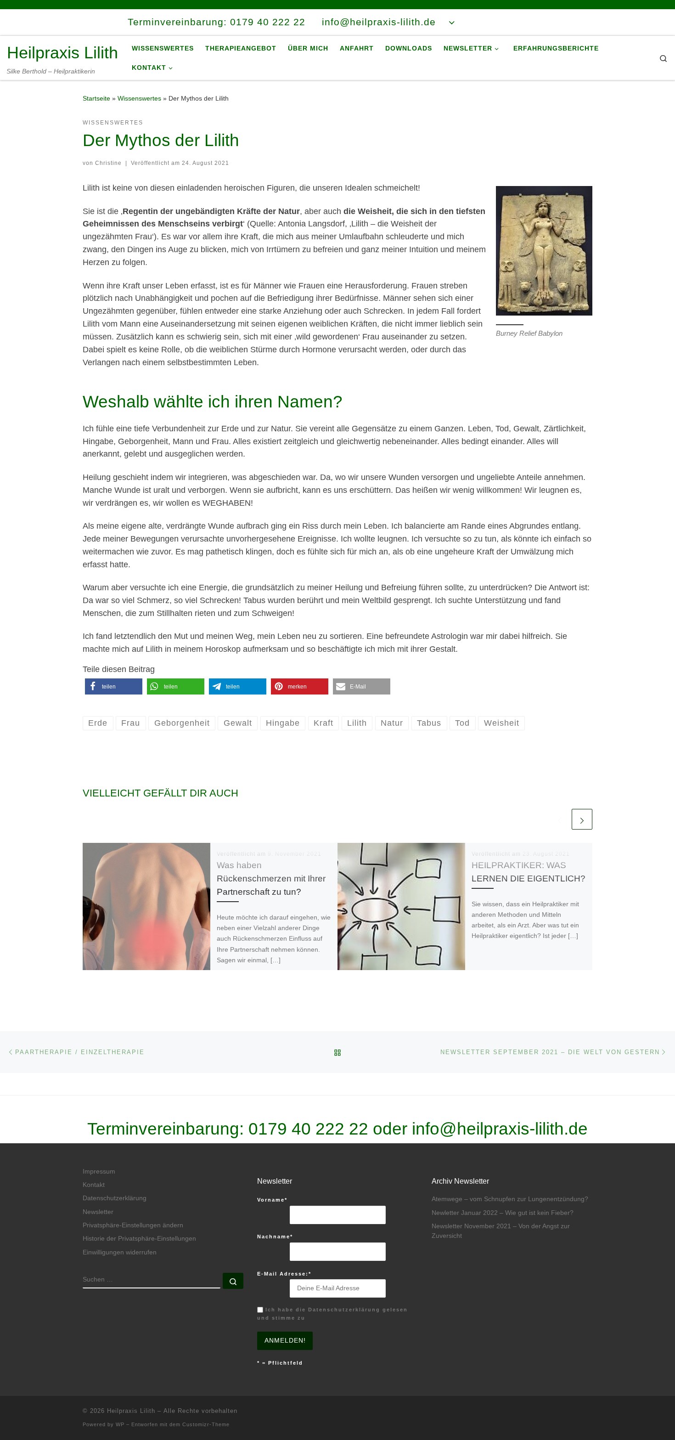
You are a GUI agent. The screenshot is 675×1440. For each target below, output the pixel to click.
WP (120, 1424)
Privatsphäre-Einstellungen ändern (133, 1225)
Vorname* (272, 1200)
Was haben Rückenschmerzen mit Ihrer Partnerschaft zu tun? (271, 878)
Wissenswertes (139, 98)
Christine (108, 163)
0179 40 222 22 (308, 1128)
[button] (113, 686)
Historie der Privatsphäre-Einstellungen (139, 1238)
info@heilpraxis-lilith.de (500, 1128)
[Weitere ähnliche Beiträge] (582, 819)
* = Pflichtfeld (280, 1363)
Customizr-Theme (206, 1424)
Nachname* (275, 1236)
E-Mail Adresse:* (284, 1273)
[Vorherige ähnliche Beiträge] (559, 819)
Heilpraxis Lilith (131, 1410)
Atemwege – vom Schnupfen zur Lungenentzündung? (510, 1199)
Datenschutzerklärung (114, 1198)
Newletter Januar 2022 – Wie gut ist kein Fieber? (503, 1212)
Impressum (99, 1171)
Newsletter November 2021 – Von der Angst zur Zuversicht (501, 1231)
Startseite (96, 98)
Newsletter (98, 1211)
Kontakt (94, 1184)
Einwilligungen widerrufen (120, 1252)
